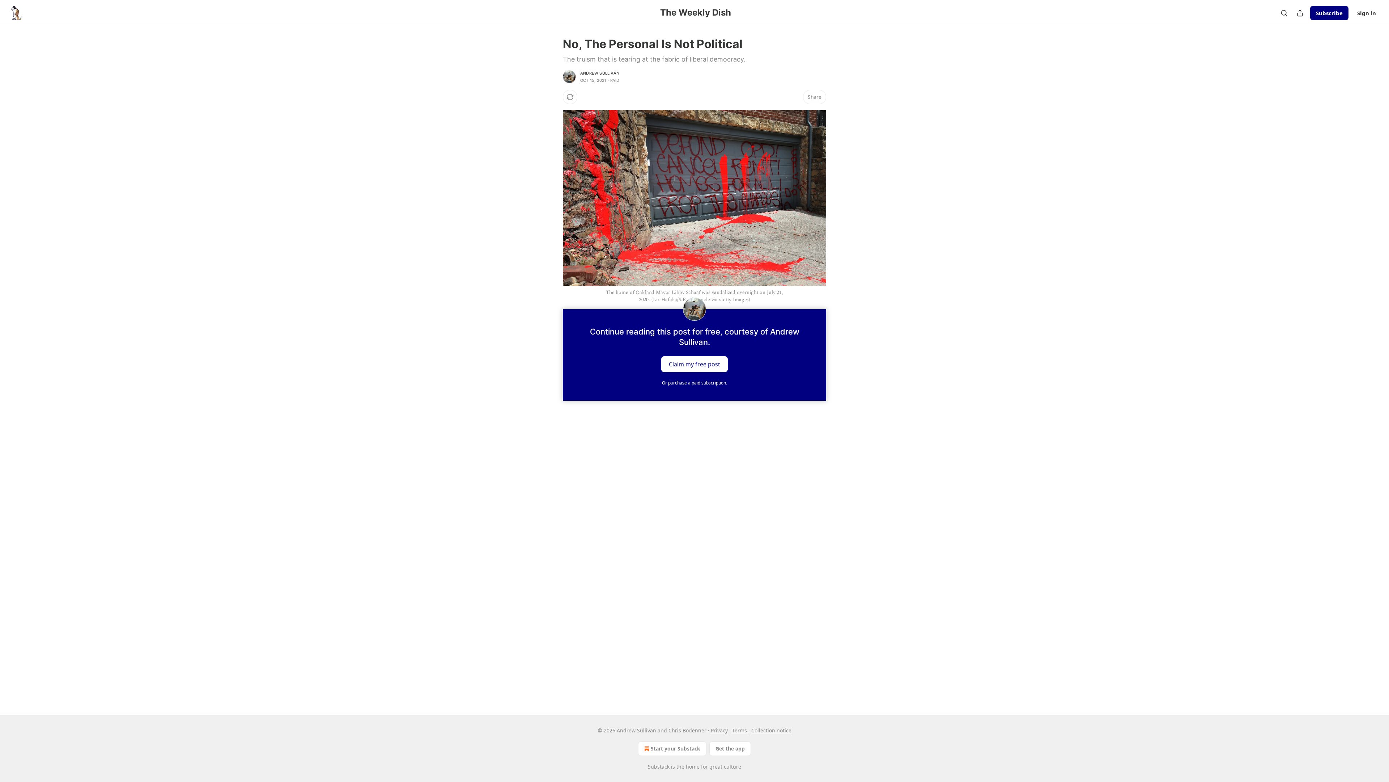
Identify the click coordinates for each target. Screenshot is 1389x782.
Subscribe (1329, 13)
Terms (739, 730)
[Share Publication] (1300, 13)
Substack (659, 766)
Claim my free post (694, 364)
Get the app (730, 748)
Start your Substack (675, 748)
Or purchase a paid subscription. (694, 383)
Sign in (1366, 13)
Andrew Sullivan (599, 73)
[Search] (1284, 13)
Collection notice (771, 730)
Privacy (719, 730)
